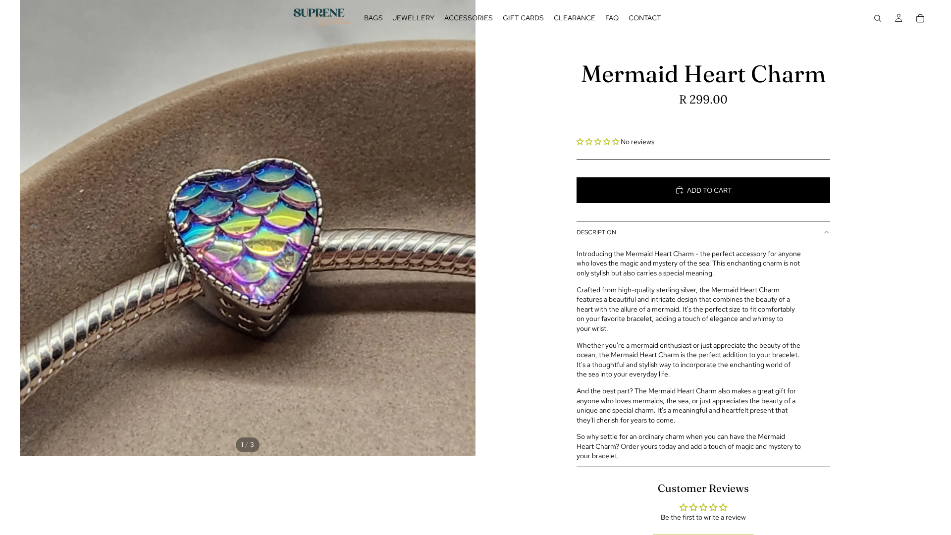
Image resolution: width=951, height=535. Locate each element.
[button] (599, 141)
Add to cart (709, 190)
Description (596, 232)
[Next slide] (465, 228)
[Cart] (920, 18)
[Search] (878, 18)
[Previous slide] (31, 228)
